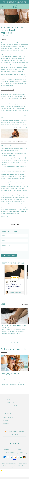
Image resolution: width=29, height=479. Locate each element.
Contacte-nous (6, 426)
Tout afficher (25, 304)
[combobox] (14, 471)
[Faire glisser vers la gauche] (11, 342)
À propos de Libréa (7, 399)
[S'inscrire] (24, 438)
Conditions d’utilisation (7, 465)
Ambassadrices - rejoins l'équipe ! (10, 405)
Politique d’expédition (17, 465)
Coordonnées (24, 465)
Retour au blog (15, 224)
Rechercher (5, 420)
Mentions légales (15, 467)
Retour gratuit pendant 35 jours (10, 408)
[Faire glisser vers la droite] (17, 342)
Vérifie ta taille (6, 423)
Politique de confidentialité (22, 463)
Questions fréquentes (8, 417)
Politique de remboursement (11, 463)
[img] (14, 278)
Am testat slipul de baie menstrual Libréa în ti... (10, 374)
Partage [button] (4, 39)
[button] (2, 6)
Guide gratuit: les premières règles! (11, 402)
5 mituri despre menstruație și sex (14, 325)
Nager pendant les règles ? (7, 89)
